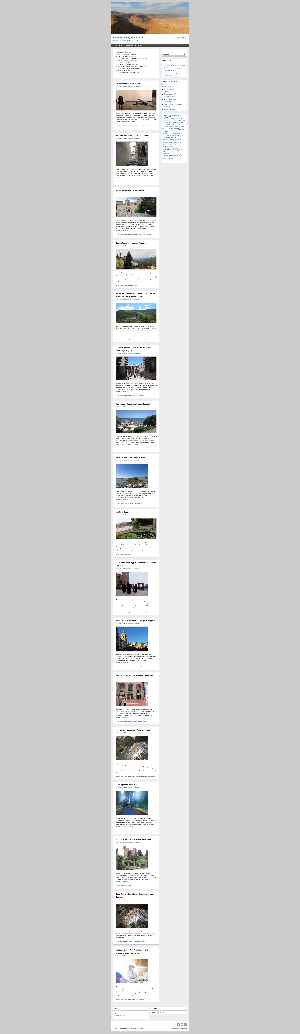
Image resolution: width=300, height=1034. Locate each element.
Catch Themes (183, 1028)
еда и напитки (131, 125)
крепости (165, 134)
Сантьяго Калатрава (168, 107)
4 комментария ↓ (136, 460)
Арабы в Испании (123, 512)
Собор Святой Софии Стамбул (170, 63)
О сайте (140, 45)
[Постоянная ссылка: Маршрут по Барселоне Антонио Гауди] (132, 762)
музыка (180, 139)
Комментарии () (134, 285)
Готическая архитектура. (169, 96)
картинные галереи (178, 132)
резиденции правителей (171, 155)
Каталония (122, 181)
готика (134, 395)
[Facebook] (178, 1024)
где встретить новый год (174, 122)
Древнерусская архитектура (170, 93)
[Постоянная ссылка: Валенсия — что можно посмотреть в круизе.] (132, 652)
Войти (116, 1012)
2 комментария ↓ (136, 299)
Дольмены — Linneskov (169, 84)
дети (129, 831)
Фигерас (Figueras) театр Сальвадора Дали (134, 675)
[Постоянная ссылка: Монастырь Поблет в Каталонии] (136, 218)
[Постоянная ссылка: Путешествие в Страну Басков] (136, 111)
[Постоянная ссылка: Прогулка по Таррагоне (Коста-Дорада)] (136, 434)
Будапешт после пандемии (169, 72)
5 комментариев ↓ (137, 353)
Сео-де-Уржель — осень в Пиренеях (131, 243)
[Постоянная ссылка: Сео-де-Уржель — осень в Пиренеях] (136, 271)
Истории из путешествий (128, 37)
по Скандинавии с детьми (171, 148)
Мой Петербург (118, 45)
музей (173, 137)
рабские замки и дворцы (131, 60)
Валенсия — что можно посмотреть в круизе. (136, 621)
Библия (165, 115)
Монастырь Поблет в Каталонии (130, 190)
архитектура (140, 776)
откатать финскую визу (169, 144)
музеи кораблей (166, 137)
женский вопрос (168, 130)
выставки (164, 122)
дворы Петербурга (166, 126)
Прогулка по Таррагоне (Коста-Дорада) (133, 404)
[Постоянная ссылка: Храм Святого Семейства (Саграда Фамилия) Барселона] (132, 929)
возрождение (181, 120)
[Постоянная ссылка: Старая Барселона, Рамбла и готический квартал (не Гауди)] (136, 381)
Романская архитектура (169, 94)
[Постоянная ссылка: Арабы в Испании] (136, 540)
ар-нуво (135, 776)
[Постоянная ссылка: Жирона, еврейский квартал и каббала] (132, 167)
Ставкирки (166, 91)
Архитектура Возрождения (170, 99)
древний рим (166, 128)
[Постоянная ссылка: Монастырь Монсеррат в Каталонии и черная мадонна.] (132, 597)
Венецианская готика (169, 98)
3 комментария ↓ (136, 246)
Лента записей (118, 1013)
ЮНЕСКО (141, 234)
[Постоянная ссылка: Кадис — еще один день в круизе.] (132, 489)
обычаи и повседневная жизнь (173, 143)
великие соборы (132, 941)
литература (176, 133)
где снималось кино (169, 124)
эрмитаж (171, 158)
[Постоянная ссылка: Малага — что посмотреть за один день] (132, 871)
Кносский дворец (168, 86)
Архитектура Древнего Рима (170, 89)
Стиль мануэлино (168, 101)
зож (169, 132)
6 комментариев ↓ (137, 678)
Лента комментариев (119, 1015)
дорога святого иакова (179, 126)
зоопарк (172, 132)
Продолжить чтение (130, 121)
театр (163, 158)
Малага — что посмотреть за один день (133, 839)
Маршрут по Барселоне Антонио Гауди (133, 730)
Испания (122, 125)
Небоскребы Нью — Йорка (170, 109)
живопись (135, 721)
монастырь (135, 234)
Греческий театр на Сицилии (170, 88)
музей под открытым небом (169, 139)
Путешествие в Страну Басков (128, 84)
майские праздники (168, 135)
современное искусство (144, 125)
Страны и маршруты (130, 45)
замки (165, 132)
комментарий (128, 181)
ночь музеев (166, 141)
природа (136, 125)
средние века (180, 156)
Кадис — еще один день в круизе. (131, 457)
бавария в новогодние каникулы (173, 119)
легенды (170, 133)
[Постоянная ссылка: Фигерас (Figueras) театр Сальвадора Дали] (132, 707)
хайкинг (166, 158)
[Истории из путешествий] (150, 33)
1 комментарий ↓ (136, 86)
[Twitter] (182, 1024)
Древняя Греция (173, 115)
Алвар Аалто (167, 106)
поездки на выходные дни (172, 150)
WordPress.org (118, 1017)
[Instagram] (185, 1024)
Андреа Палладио (168, 103)
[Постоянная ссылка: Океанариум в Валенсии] (132, 816)
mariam (130, 86)
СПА (179, 115)
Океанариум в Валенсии (126, 785)
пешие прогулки (167, 146)
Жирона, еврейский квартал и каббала (133, 136)
